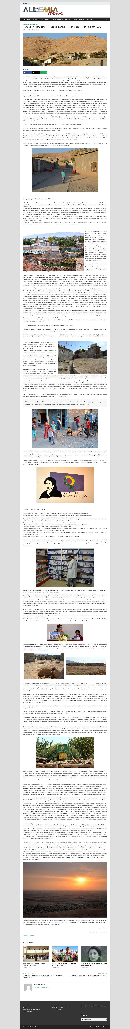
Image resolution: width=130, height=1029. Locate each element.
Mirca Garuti (36, 29)
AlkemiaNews (35, 1026)
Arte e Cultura (57, 19)
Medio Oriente (45, 19)
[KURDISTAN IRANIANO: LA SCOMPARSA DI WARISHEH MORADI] (94, 954)
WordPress (98, 1026)
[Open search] (106, 19)
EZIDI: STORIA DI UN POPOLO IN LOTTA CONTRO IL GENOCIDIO (34, 964)
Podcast (67, 19)
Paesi (37, 24)
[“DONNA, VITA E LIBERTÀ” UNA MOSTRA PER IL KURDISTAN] (65, 954)
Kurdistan (25, 24)
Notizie (35, 19)
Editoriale (27, 19)
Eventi (75, 19)
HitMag (105, 1026)
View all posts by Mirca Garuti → (42, 987)
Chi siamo (82, 19)
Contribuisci (90, 19)
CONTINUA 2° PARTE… (29, 935)
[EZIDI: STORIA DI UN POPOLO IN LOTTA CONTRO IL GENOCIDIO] (36, 954)
